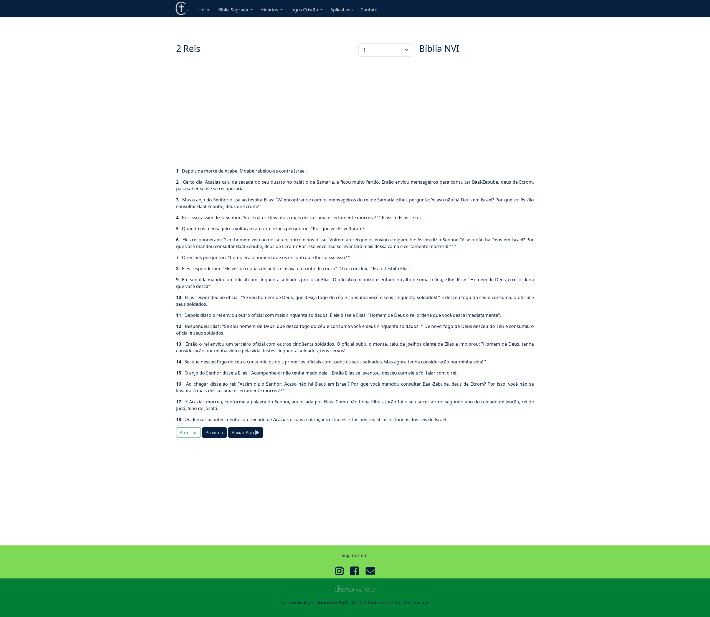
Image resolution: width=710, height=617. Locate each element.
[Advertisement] (342, 112)
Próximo (214, 432)
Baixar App (243, 432)
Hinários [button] (269, 10)
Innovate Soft (333, 603)
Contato (369, 10)
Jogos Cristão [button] (304, 10)
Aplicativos (341, 10)
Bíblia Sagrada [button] (233, 10)
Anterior (188, 432)
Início (205, 10)
